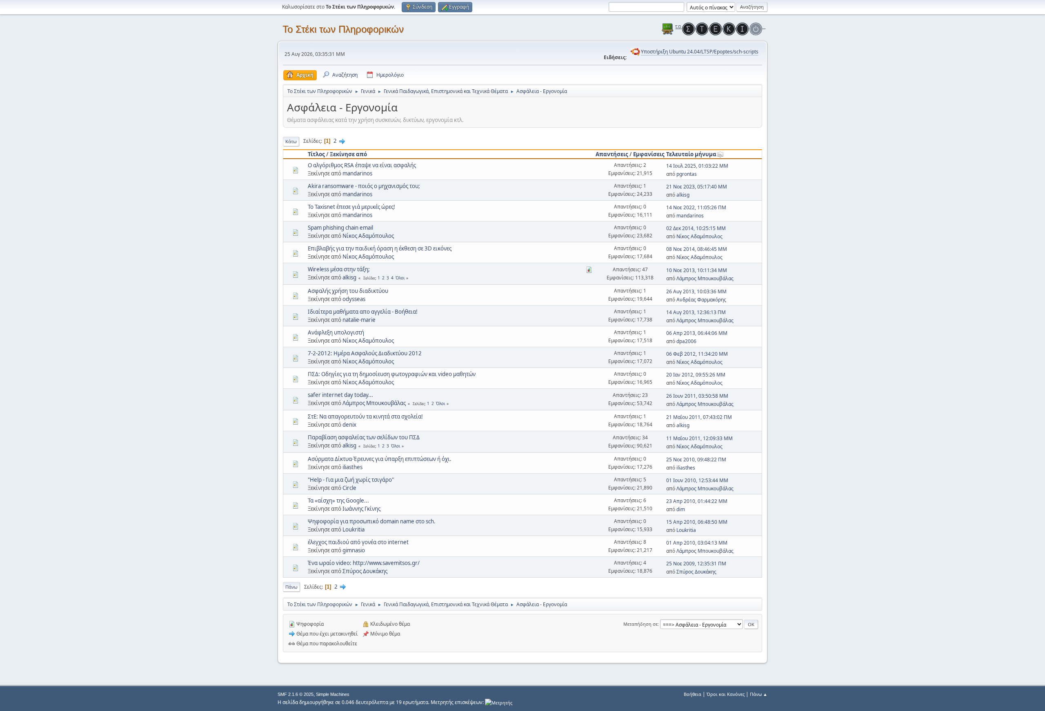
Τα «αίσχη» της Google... (338, 500)
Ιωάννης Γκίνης (361, 508)
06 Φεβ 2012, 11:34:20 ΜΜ (697, 353)
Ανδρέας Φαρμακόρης (701, 299)
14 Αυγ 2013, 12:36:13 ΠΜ (696, 312)
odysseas (353, 299)
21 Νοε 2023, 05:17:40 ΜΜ (696, 186)
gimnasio (353, 550)
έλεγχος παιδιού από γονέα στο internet (358, 542)
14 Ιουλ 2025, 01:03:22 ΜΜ (697, 165)
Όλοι (400, 278)
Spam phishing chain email (340, 227)
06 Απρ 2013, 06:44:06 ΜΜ (696, 333)
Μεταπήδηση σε (640, 624)
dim (680, 509)
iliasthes (352, 467)
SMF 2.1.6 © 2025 (296, 694)
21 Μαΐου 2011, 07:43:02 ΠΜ (699, 417)
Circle (349, 488)
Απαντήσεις (612, 154)
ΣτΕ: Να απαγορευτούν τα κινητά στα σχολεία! (365, 416)
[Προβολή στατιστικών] (498, 702)
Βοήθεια (692, 694)
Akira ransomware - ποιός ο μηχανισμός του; (364, 186)
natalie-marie (359, 319)
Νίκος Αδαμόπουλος (368, 235)
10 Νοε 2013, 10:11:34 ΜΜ (696, 270)
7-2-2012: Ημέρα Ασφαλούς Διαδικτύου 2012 (365, 353)
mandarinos (357, 173)
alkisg (682, 194)
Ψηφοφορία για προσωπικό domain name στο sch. (372, 521)
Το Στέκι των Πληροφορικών (343, 29)
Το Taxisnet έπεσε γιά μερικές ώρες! (351, 206)
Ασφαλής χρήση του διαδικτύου (348, 291)
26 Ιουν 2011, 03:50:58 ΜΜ (697, 395)
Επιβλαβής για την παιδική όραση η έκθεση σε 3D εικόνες (379, 248)
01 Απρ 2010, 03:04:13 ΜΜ (696, 542)
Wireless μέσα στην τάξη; (339, 269)
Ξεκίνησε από (348, 154)
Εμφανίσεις (649, 154)
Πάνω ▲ (758, 694)
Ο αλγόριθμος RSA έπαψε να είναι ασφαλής (362, 165)
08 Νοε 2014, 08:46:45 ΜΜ (696, 249)
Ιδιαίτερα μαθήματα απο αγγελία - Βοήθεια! (363, 311)
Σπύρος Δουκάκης (364, 571)
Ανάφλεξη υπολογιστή (336, 332)
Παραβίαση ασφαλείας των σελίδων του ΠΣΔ (364, 437)
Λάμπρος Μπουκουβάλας (705, 278)
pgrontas (686, 174)
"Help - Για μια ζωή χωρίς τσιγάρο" (351, 479)
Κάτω (291, 141)
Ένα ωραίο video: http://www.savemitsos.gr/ (364, 563)
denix (349, 424)
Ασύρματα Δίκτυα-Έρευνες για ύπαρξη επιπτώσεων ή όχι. (379, 459)
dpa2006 (686, 341)
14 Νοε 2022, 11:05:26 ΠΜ (696, 207)
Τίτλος (316, 154)
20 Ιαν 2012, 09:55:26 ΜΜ (695, 374)
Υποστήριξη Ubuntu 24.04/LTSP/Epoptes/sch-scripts (699, 51)
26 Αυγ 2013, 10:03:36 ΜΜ (696, 291)
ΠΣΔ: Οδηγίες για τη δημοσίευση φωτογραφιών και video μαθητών (392, 374)
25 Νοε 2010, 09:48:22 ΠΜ (696, 459)
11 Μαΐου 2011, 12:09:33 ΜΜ (699, 438)
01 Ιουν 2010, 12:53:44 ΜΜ (697, 480)
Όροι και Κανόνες (726, 694)
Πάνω (291, 587)
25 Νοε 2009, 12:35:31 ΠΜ (696, 563)
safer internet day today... (340, 395)
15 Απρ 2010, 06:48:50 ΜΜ (696, 521)
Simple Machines (332, 694)
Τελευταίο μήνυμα (691, 154)
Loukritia (353, 529)
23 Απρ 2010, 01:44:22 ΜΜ (696, 501)
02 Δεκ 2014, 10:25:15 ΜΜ (696, 228)
